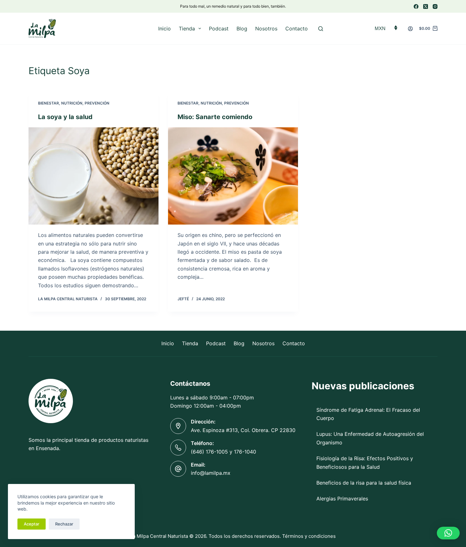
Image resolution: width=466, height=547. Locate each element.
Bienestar (48, 103)
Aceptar (31, 523)
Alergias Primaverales (342, 498)
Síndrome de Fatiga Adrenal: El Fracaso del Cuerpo (368, 414)
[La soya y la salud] (94, 176)
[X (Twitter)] (425, 6)
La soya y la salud (65, 117)
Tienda (187, 28)
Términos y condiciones (309, 536)
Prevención (97, 103)
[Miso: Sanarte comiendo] (233, 176)
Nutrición (71, 103)
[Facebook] (416, 6)
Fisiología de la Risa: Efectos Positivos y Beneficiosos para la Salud (364, 462)
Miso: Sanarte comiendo (215, 117)
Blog (241, 28)
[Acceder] (410, 28)
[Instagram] (435, 6)
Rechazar (64, 523)
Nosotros (266, 28)
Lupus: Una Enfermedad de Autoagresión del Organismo (370, 438)
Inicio (164, 28)
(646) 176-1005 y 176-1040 (223, 451)
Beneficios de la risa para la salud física (363, 483)
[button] (448, 533)
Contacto (296, 28)
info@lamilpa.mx (210, 473)
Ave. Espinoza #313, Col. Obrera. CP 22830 (243, 430)
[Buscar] (320, 28)
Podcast (219, 28)
